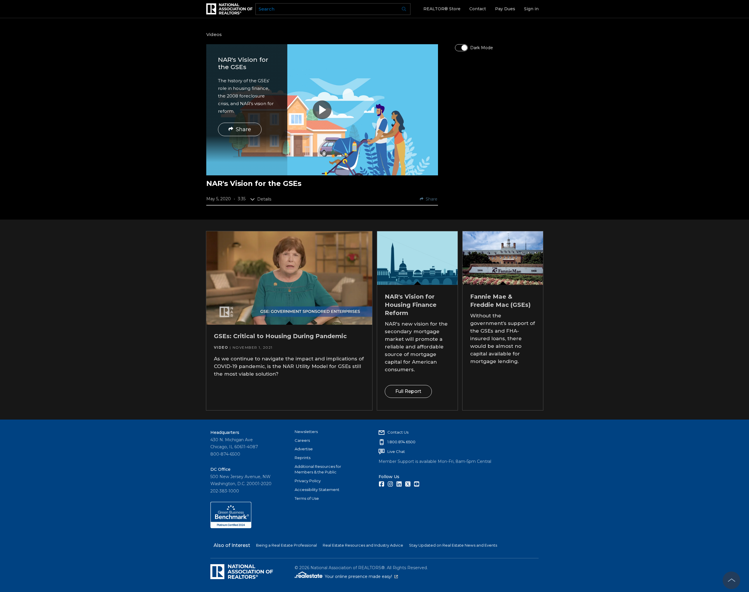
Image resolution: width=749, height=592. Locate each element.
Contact (477, 8)
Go (404, 9)
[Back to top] (731, 580)
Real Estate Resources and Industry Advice (363, 545)
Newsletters (306, 431)
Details (264, 199)
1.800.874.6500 (401, 441)
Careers (302, 440)
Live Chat (396, 451)
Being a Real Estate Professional (286, 545)
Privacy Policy (308, 480)
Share (243, 129)
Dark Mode (481, 47)
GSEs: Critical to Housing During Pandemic (280, 336)
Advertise (304, 448)
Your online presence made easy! (361, 576)
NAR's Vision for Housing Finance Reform (410, 304)
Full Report (408, 391)
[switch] (461, 47)
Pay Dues (505, 8)
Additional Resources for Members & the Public (318, 469)
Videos (214, 34)
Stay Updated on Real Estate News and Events (453, 545)
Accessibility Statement (317, 489)
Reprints (302, 457)
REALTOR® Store (442, 8)
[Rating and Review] (230, 526)
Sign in (531, 8)
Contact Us (397, 432)
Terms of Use (307, 498)
